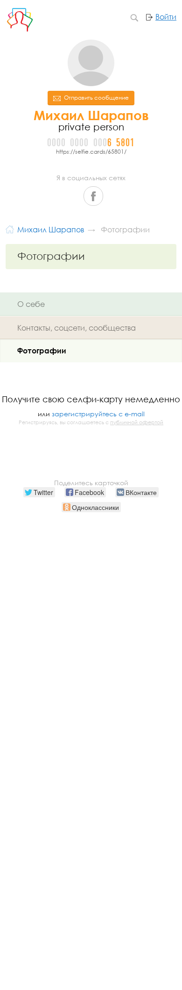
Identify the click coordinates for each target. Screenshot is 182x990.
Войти (165, 16)
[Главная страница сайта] (10, 228)
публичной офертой (136, 422)
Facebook (93, 196)
